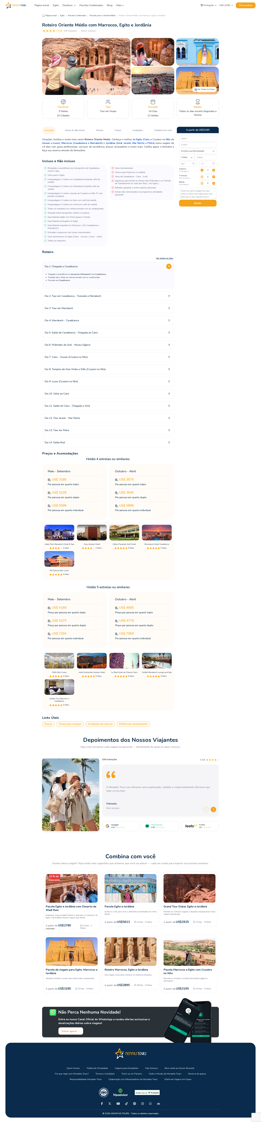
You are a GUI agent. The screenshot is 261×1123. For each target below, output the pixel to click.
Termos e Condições (105, 1073)
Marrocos (67, 143)
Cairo (147, 139)
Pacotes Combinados (91, 5)
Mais (119, 5)
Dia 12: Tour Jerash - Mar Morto (62, 418)
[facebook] (102, 1103)
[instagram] (142, 1103)
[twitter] (109, 1103)
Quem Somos (73, 1068)
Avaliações (138, 130)
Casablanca (80, 143)
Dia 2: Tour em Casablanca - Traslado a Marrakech (73, 296)
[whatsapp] (150, 1103)
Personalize (245, 5)
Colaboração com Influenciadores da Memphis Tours (133, 1079)
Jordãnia (110, 143)
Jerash (127, 143)
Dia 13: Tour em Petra (57, 430)
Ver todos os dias (164, 258)
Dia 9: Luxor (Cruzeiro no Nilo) (61, 381)
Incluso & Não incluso (75, 130)
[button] (209, 5)
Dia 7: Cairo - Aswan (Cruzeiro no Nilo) (66, 357)
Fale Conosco (151, 1068)
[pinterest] (134, 1103)
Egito (56, 5)
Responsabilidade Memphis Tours (86, 1079)
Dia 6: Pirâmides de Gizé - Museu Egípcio (67, 344)
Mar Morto (138, 143)
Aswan (46, 143)
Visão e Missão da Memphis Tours (165, 1073)
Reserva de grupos (197, 1073)
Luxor (56, 143)
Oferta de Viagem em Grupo (177, 1079)
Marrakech (96, 143)
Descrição (49, 130)
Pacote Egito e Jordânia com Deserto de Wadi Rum (71, 908)
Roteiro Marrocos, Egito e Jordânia (126, 970)
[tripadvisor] (158, 1103)
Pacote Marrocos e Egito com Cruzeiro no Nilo (188, 971)
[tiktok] (126, 1103)
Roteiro (99, 130)
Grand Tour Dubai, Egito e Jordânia (185, 906)
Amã (119, 143)
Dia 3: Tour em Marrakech (59, 308)
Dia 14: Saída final (55, 442)
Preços (118, 130)
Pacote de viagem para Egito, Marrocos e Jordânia (71, 971)
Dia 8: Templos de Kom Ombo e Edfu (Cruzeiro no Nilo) (75, 369)
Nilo (168, 139)
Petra (150, 143)
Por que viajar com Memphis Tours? (72, 1073)
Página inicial (42, 5)
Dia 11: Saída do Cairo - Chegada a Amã (67, 405)
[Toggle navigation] (29, 5)
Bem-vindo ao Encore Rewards (179, 1068)
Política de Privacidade (97, 1068)
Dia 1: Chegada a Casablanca (61, 266)
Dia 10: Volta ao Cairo (57, 393)
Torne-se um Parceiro (132, 1073)
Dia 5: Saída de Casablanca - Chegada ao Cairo (71, 332)
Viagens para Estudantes (126, 1068)
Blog (109, 5)
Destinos (68, 5)
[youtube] (118, 1103)
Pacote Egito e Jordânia (119, 906)
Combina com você (163, 130)
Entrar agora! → (71, 1031)
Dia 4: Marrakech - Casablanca (62, 320)
